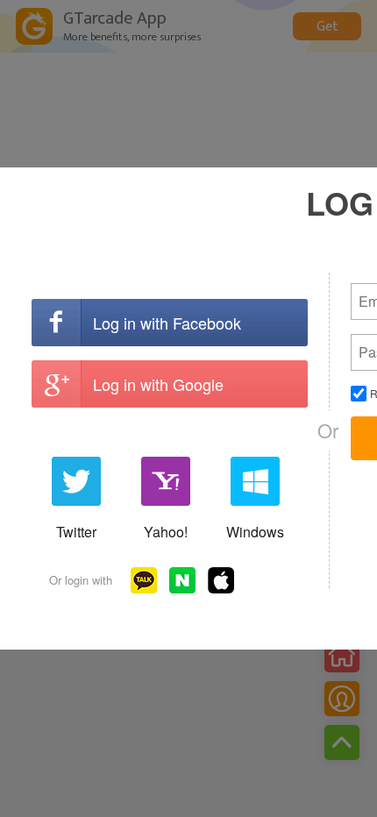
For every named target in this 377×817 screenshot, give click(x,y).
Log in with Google (158, 384)
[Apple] (221, 580)
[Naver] (182, 580)
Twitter (76, 532)
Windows (255, 532)
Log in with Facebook (167, 322)
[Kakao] (144, 580)
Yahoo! (166, 532)
